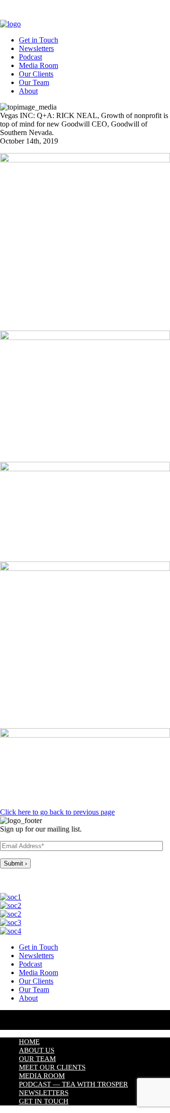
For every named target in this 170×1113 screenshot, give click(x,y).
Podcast (30, 57)
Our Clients (36, 74)
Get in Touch (38, 40)
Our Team (34, 82)
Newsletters (36, 48)
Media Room (38, 65)
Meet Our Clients (52, 1067)
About (28, 91)
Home (29, 1041)
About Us (36, 1050)
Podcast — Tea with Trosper (73, 1084)
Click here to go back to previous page (57, 812)
